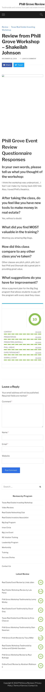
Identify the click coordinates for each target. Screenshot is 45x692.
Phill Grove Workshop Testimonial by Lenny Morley (19, 600)
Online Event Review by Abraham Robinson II (19, 665)
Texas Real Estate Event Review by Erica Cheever (18, 619)
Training (5, 552)
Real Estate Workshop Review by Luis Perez (17, 591)
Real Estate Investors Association (15, 517)
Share (8, 65)
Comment (7, 401)
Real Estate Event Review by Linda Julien (18, 582)
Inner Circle (6, 527)
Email (5, 444)
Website (6, 456)
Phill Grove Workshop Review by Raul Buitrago (17, 656)
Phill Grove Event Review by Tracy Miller (18, 638)
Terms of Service (20, 685)
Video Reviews (8, 507)
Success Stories (8, 557)
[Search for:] (22, 487)
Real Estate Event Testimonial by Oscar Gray (17, 610)
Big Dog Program (9, 522)
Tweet (20, 65)
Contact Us (6, 566)
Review (5, 27)
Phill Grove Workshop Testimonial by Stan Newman (18, 628)
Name (5, 432)
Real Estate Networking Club (13, 512)
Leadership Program (10, 542)
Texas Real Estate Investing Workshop (17, 502)
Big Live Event (7, 532)
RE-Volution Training (10, 537)
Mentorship (6, 547)
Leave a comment (29, 59)
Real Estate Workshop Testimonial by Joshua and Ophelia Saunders (16, 646)
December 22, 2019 (9, 59)
